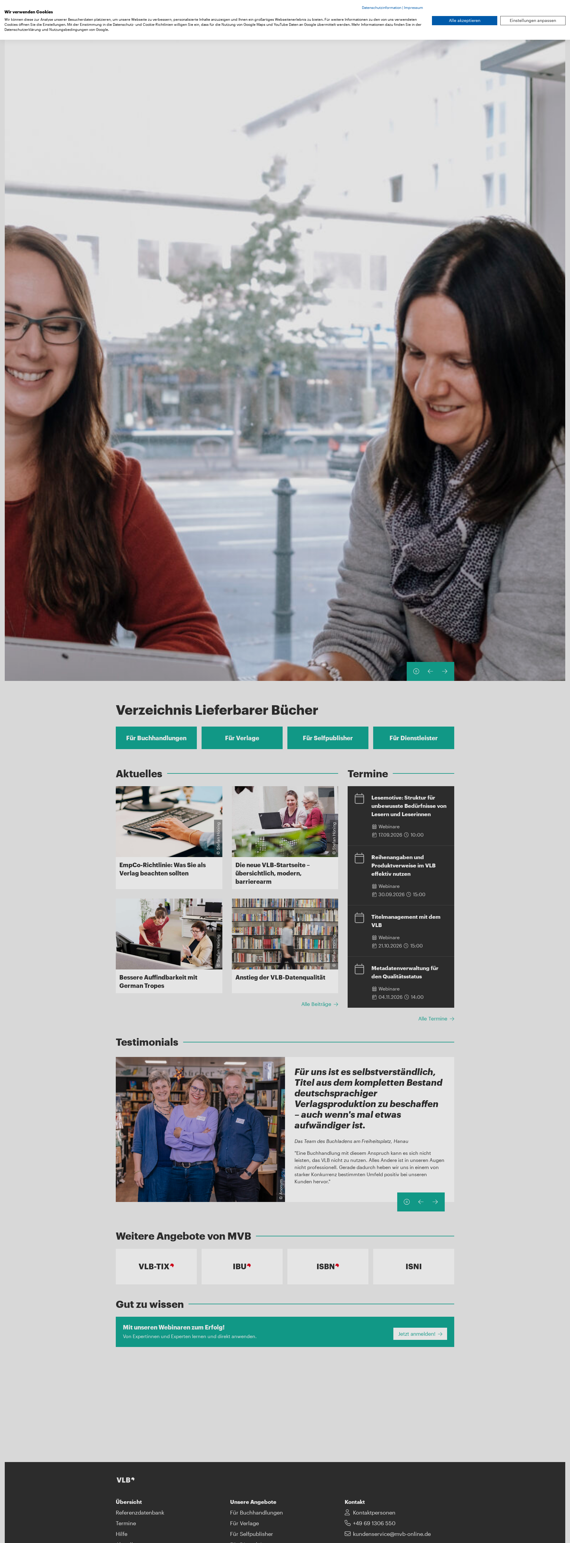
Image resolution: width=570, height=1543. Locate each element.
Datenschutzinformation (381, 7)
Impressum (413, 7)
